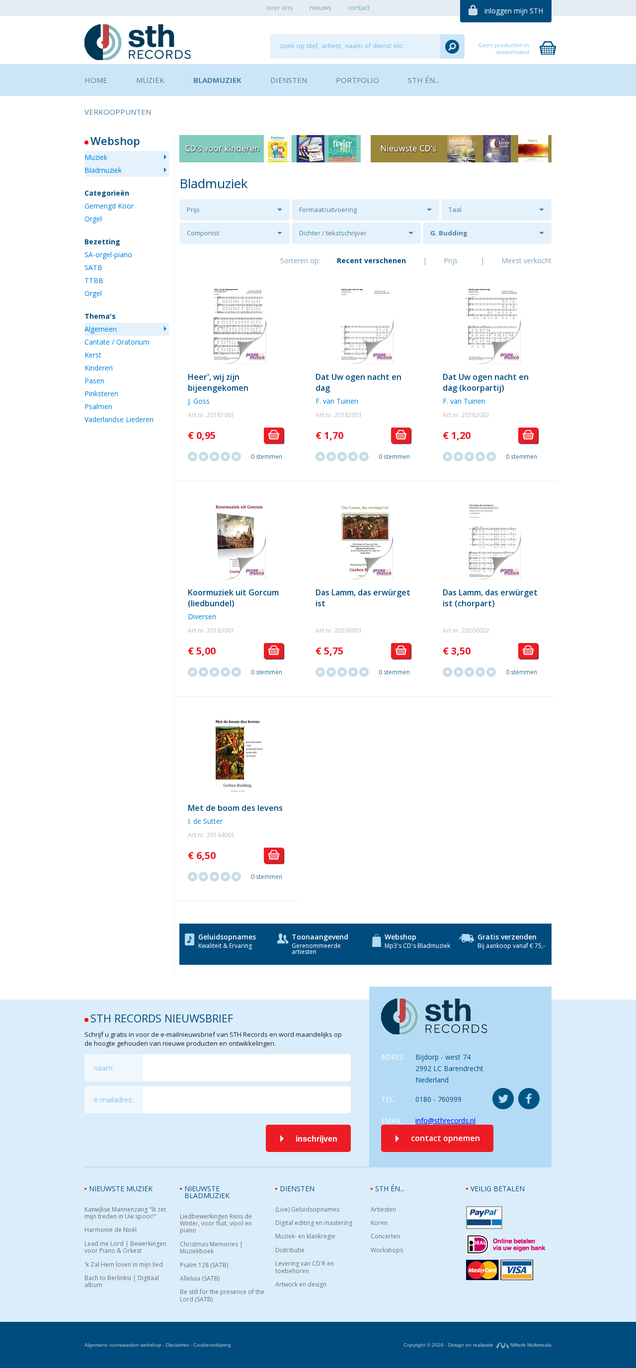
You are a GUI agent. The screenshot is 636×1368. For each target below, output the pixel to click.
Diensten (297, 1188)
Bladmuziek (103, 170)
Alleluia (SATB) (200, 1278)
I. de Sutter (205, 821)
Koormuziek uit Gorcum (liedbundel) (233, 598)
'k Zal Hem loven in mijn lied (123, 1264)
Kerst (92, 355)
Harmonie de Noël (110, 1229)
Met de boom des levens (235, 807)
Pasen (94, 380)
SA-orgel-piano (108, 254)
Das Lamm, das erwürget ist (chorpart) (490, 598)
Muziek (95, 157)
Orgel (93, 218)
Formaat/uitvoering (328, 209)
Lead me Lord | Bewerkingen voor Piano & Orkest (125, 1247)
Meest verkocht (526, 260)
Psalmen (98, 406)
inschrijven (316, 1139)
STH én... (389, 1188)
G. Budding (449, 232)
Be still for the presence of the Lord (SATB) (222, 1296)
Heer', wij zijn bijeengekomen (218, 382)
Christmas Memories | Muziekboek (211, 1248)
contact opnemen (445, 1138)
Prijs (193, 209)
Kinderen (98, 367)
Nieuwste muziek (121, 1188)
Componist (203, 232)
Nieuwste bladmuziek (207, 1192)
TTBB (93, 280)
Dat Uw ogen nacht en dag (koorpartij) (486, 382)
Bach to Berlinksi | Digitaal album (121, 1282)
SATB (93, 267)
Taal (455, 209)
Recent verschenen (371, 260)
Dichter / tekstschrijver (333, 232)
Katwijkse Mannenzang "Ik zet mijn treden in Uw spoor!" (125, 1213)
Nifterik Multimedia (530, 1345)
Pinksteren (101, 393)
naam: (104, 1068)
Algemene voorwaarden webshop (122, 1345)
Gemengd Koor (109, 206)
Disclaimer (177, 1345)
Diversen (202, 616)
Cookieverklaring (212, 1345)
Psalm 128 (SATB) (204, 1265)
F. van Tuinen (337, 401)
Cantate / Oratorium (117, 342)
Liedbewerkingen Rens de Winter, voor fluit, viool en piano (216, 1223)
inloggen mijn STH (513, 10)
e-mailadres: (113, 1099)
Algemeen (100, 329)
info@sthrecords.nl (445, 1120)
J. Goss (199, 401)
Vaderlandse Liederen (119, 419)
